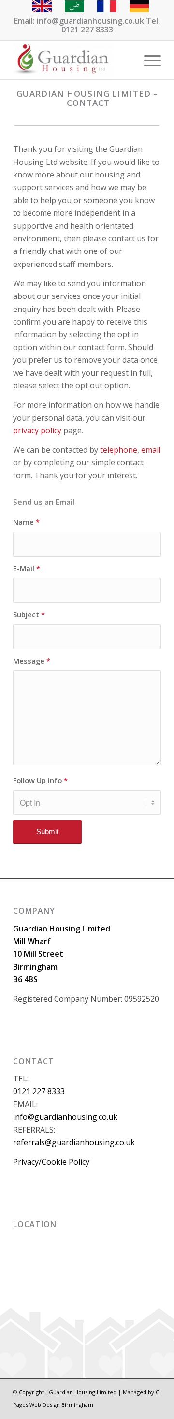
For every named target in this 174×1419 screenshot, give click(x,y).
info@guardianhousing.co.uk (65, 1116)
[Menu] (147, 60)
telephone (118, 449)
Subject (29, 614)
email (150, 449)
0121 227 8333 (39, 1091)
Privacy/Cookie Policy (51, 1161)
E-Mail (26, 568)
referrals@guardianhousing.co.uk (74, 1142)
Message (31, 660)
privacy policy (37, 430)
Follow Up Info (40, 780)
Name (26, 522)
